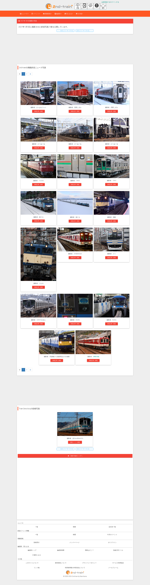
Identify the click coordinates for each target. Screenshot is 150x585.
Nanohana (83, 576)
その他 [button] (79, 13)
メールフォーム (113, 567)
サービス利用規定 (118, 563)
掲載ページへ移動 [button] (75, 442)
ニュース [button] (24, 13)
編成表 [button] (58, 13)
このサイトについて (32, 563)
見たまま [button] (69, 13)
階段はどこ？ (89, 550)
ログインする (114, 2)
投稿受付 (36, 542)
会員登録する (106, 2)
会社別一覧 (112, 527)
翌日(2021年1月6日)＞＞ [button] (84, 30)
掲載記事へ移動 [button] (38, 111)
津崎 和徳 (96, 356)
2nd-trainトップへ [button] (76, 456)
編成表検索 (60, 550)
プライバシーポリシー (89, 563)
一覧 (36, 527)
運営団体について (60, 563)
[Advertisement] (75, 49)
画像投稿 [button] (48, 13)
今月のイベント (112, 534)
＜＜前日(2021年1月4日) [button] (65, 30)
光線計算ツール (118, 550)
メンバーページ (74, 542)
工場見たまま (36, 555)
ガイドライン (112, 542)
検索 (74, 527)
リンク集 (37, 567)
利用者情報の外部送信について (75, 567)
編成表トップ (32, 550)
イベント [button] (36, 13)
